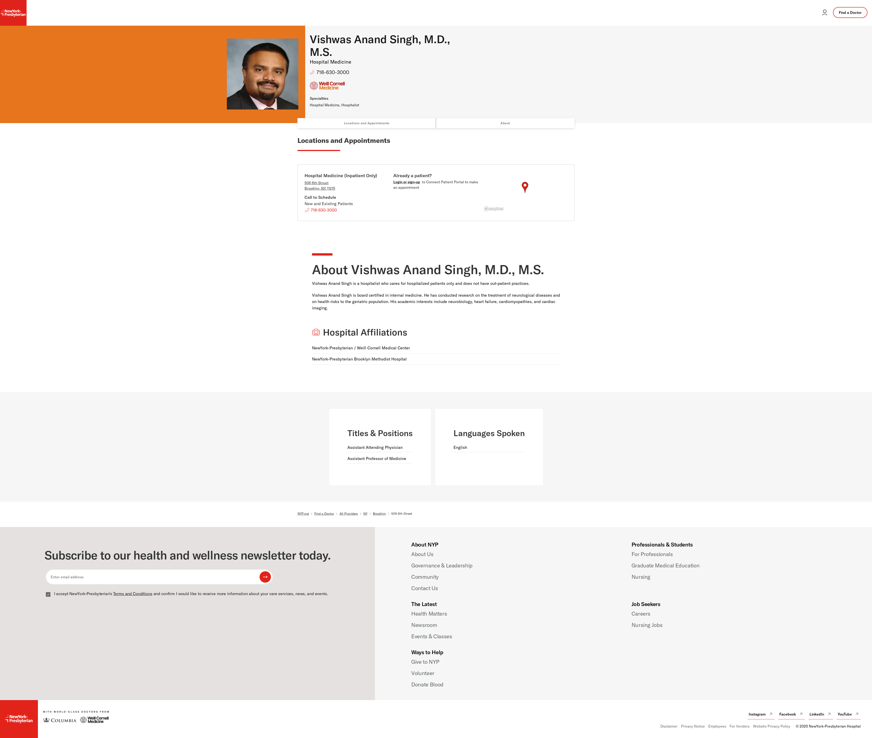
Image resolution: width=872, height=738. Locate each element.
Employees (717, 726)
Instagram (757, 714)
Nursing (641, 576)
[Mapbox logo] (494, 208)
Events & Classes (431, 636)
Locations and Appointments (366, 123)
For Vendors (740, 726)
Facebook (787, 714)
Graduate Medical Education (666, 565)
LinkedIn (817, 714)
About (505, 123)
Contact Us (424, 588)
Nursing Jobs (647, 624)
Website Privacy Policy (771, 726)
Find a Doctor (850, 12)
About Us (422, 554)
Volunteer (422, 673)
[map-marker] (525, 187)
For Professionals (652, 554)
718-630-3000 (333, 72)
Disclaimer (669, 726)
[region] (524, 193)
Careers (641, 613)
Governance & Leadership (442, 565)
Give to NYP (425, 661)
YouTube (845, 714)
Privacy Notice (693, 726)
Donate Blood (427, 684)
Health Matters (429, 613)
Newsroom (424, 624)
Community (425, 576)
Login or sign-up (406, 182)
